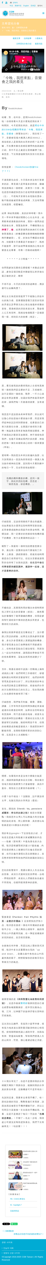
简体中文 (18, 6)
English (26, 6)
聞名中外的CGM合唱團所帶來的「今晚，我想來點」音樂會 (23, 129)
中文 (11, 6)
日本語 (33, 6)
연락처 (15, 3)
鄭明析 (24, 1003)
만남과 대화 (8, 1248)
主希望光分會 (21, 28)
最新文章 (16, 38)
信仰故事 (27, 38)
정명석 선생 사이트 (11, 1253)
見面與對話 (14, 1211)
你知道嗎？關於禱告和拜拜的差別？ (30, 1165)
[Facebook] (2, 3)
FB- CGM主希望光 (17, 1199)
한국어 (40, 6)
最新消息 (38, 44)
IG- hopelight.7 (16, 1205)
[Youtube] (6, 3)
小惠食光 (38, 38)
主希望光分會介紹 (23, 44)
